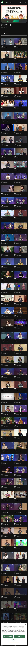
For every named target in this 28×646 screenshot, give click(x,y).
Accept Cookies (8, 636)
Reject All (19, 636)
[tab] (5, 33)
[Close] (25, 624)
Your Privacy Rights (14, 640)
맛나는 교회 (4, 25)
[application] (14, 12)
